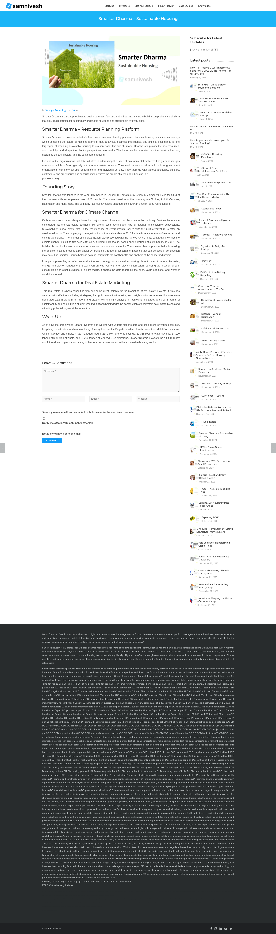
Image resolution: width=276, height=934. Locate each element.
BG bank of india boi (67, 695)
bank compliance (194, 866)
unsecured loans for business (107, 651)
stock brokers (144, 634)
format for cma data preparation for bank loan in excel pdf (82, 672)
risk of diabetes (73, 895)
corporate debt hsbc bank (155, 741)
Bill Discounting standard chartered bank (187, 763)
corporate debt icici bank (79, 741)
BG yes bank (215, 699)
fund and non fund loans (182, 851)
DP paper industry (177, 786)
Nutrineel (44, 891)
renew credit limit (111, 858)
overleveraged (136, 874)
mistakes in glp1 (52, 899)
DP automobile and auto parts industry (174, 775)
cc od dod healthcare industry (138, 832)
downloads (207, 836)
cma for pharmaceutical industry (164, 809)
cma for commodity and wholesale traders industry (179, 798)
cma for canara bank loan (61, 676)
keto (99, 891)
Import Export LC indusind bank (161, 710)
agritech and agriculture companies (138, 638)
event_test (78, 839)
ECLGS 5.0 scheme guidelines (57, 885)
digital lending (153, 855)
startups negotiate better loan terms (179, 847)
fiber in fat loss (218, 899)
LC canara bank (92, 687)
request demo (133, 836)
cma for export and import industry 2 (114, 805)
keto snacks (92, 895)
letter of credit (57, 855)
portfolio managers (183, 634)
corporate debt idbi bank (129, 741)
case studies (96, 839)
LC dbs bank (62, 687)
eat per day (136, 899)
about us (218, 836)
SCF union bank (143, 756)
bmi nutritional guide (83, 895)
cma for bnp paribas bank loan (128, 672)
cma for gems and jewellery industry (118, 801)
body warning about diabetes (56, 895)
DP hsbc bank (58, 718)
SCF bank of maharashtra (80, 760)
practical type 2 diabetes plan (137, 902)
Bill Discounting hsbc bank (103, 771)
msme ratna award (121, 881)
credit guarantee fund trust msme (156, 659)
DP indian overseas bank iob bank (107, 718)
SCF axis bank (135, 752)
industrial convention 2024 (114, 847)
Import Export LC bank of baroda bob (187, 703)
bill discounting (150, 851)
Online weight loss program (106, 899)
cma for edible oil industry (140, 798)
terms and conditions (134, 668)
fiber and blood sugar (210, 902)
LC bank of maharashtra (88, 691)
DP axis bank (224, 718)
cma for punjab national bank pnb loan (82, 680)
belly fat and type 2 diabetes (197, 902)
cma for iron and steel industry (177, 790)
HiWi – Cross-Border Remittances (211, 449)
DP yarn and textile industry (139, 775)
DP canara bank (181, 718)
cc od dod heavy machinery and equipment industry (101, 824)
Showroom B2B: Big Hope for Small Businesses (214, 463)
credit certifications (129, 858)
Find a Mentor (166, 5)
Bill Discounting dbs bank (91, 767)
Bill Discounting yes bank (76, 771)
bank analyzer (110, 839)
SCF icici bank (222, 752)
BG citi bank (139, 695)
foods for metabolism (159, 899)
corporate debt (163, 651)
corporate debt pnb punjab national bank (68, 748)
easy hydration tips (123, 891)
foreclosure (154, 847)
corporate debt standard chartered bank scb (140, 748)
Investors (124, 5)
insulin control (171, 891)
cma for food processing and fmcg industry (155, 805)
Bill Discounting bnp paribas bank (60, 767)
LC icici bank (191, 691)
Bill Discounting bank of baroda (202, 771)
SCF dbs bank (127, 756)
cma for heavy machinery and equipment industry (162, 801)
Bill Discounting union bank (117, 767)
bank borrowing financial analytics (69, 843)
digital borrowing (111, 874)
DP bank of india (172, 722)
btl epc (169, 843)
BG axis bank (218, 691)
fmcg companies (59, 642)
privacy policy (117, 836)
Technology (60, 110)
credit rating (218, 858)
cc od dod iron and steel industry (100, 813)
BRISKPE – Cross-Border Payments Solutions (212, 86)
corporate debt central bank (117, 744)
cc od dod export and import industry (209, 824)
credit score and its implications (138, 651)
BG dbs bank (152, 695)
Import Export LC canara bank (62, 714)
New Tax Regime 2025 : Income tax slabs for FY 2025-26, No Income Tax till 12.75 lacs (210, 70)
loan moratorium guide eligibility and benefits (119, 655)
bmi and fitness (100, 895)
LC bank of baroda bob (142, 691)
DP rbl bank (84, 718)
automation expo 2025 (133, 866)
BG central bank (124, 695)
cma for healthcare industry (196, 809)
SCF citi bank (149, 752)
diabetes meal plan (55, 906)
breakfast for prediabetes (54, 902)
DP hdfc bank (198, 714)
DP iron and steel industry (75, 775)
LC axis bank (107, 691)
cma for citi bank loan (116, 676)
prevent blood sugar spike (182, 902)
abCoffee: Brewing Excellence (211, 156)
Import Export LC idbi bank (197, 706)
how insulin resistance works (166, 902)
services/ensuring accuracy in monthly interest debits (82, 836)
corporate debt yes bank (181, 741)
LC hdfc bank (204, 691)
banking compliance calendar (188, 647)
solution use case (191, 836)
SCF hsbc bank (59, 760)
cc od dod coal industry (154, 813)
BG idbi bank (207, 695)
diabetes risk (142, 891)
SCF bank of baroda (123, 760)
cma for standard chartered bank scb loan (148, 680)
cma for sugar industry (206, 790)
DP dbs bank (211, 718)
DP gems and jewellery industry (131, 782)
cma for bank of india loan (81, 684)
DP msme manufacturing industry (97, 782)
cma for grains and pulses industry (109, 798)
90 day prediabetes (90, 902)
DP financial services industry (65, 790)
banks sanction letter (209, 870)
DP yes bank (71, 718)
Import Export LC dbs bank (121, 714)
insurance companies (162, 634)
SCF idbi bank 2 (89, 756)
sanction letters (141, 847)
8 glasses (95, 891)
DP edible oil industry (182, 779)
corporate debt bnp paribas (103, 748)
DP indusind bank (133, 718)
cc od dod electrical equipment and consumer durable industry (159, 824)
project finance (191, 858)
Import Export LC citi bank (170, 706)
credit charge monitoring (95, 647)
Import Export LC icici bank (111, 703)
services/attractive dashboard (180, 668)
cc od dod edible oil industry (71, 820)
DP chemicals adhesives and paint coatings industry (113, 779)
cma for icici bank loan (107, 684)
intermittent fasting (79, 902)
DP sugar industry (98, 775)
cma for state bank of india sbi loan (189, 680)
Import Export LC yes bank (61, 710)
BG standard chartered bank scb (147, 699)
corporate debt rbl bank (206, 741)
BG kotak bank (78, 699)
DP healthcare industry (122, 790)
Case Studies (186, 5)
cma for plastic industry (147, 790)
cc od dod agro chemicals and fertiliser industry (163, 820)
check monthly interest (66, 874)
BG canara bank (108, 695)
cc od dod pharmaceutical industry (105, 832)
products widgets (74, 668)
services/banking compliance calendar (173, 832)
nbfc (134, 634)
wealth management (121, 634)
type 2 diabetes (114, 891)
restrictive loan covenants (171, 858)
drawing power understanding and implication (197, 659)
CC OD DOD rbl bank (161, 725)
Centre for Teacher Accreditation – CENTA (210, 288)
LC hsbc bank (207, 687)
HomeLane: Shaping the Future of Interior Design (215, 600)
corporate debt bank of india (60, 752)
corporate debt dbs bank (201, 744)
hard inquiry (66, 851)
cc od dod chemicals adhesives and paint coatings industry (183, 817)
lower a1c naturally (171, 899)
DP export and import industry (75, 786)
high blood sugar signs (67, 902)
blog (86, 839)
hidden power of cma (84, 851)
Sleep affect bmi (55, 891)
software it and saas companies (210, 634)
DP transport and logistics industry (150, 786)
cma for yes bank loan (54, 684)
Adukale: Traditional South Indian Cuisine (213, 100)
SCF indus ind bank (179, 756)
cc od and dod (119, 855)
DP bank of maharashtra (192, 722)
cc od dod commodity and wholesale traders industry (112, 820)
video (103, 668)
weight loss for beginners (102, 902)
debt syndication (134, 862)
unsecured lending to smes (124, 870)
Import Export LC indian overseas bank (123, 710)
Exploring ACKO (210, 517)
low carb (44, 899)
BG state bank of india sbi (178, 699)
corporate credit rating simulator (191, 839)
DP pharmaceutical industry (95, 790)
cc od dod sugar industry (129, 813)
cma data (66, 647)
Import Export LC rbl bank (89, 710)
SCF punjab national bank (201, 752)
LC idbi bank (220, 687)
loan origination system (155, 655)
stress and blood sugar (223, 902)
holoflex (226, 855)
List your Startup (144, 5)
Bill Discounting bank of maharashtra (136, 771)
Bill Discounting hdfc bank (147, 760)
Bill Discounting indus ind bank (176, 767)
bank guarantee (181, 843)
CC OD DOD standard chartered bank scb (98, 733)
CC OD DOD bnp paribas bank (61, 733)
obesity (66, 895)
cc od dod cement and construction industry (78, 817)
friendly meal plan (123, 902)
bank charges (190, 870)
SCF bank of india (103, 760)
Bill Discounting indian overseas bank (211, 767)
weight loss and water (81, 899)
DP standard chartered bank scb (97, 722)
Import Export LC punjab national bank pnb (135, 706)
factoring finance (66, 866)
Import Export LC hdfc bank (81, 703)
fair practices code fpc (170, 870)
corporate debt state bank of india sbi (182, 748)
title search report (64, 862)
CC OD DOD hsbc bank (115, 725)
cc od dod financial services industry (68, 832)
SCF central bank (160, 756)
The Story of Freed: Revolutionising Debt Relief (212, 170)
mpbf (130, 847)
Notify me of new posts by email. (61, 433)
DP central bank (150, 718)
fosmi (71, 877)
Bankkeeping (48, 668)
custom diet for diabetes (83, 906)
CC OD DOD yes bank (138, 725)
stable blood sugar (128, 899)
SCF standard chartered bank (66, 756)
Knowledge (204, 5)
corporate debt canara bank (173, 744)
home (134, 737)
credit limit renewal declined (171, 866)
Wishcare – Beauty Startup (216, 383)
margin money (149, 862)
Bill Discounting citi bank (200, 760)
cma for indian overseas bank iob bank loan (143, 684)
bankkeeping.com (51, 647)
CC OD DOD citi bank (68, 725)
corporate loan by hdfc (180, 737)
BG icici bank (194, 695)
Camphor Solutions (58, 634)
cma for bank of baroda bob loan (186, 672)
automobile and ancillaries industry (85, 642)
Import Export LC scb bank (177, 714)
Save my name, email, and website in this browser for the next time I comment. (89, 412)
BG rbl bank (123, 699)
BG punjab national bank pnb (101, 699)
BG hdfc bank (166, 695)
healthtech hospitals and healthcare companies (94, 638)
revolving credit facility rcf (55, 881)
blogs (69, 651)
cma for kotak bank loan (180, 684)
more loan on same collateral (153, 737)
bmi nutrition (179, 891)
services (61, 651)
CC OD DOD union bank (86, 729)
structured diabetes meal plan (69, 906)
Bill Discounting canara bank (62, 763)
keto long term (105, 891)
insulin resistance (209, 891)
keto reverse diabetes (189, 891)
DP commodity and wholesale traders (212, 779)
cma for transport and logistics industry (198, 805)
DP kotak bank (197, 718)
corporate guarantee (77, 858)
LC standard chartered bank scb (209, 684)
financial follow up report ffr (96, 855)
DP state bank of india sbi (127, 722)
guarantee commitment (70, 737)
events (152, 839)
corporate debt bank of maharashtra (94, 752)
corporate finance (82, 651)
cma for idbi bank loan (212, 676)
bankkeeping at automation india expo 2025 (90, 881)
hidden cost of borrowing (90, 874)
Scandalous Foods (211, 208)
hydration (62, 891)
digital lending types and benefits (121, 659)
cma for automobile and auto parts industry (106, 794)
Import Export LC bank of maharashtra (66, 706)
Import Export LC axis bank (100, 706)
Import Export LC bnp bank (149, 714)
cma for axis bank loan (156, 672)
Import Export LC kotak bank (92, 714)
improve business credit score (200, 862)
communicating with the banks (157, 647)
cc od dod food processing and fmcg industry (88, 828)
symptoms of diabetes (221, 891)
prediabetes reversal (96, 906)
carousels (60, 668)
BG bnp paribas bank (89, 695)
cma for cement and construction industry (151, 794)
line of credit (151, 866)
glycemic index (200, 899)
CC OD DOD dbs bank (163, 729)
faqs (223, 668)
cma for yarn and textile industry (67, 794)
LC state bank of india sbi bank (169, 691)
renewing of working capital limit (125, 647)
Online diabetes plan (93, 899)
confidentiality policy (155, 668)
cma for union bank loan (221, 680)
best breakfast (191, 899)
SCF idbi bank (163, 752)
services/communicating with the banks (102, 737)
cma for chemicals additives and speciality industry (199, 794)
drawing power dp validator (102, 843)
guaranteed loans (148, 858)
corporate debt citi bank (104, 741)
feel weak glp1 (61, 899)
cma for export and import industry (77, 805)
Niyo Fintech (208, 421)
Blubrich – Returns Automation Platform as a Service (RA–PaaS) (213, 409)
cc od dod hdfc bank (216, 722)
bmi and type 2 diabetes (160, 891)
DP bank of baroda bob (152, 722)
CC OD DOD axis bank (186, 729)
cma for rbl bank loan (114, 680)
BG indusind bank (60, 699)
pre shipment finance (207, 874)
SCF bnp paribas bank (108, 756)
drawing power (119, 851)
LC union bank (108, 687)
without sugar (88, 891)
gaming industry (188, 638)
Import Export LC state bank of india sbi (146, 703)
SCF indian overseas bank (202, 756)
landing (140, 843)
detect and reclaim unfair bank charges (79, 847)
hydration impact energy (72, 891)
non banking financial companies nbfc (84, 659)
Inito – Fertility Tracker (213, 340)
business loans (67, 655)
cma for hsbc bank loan (187, 676)
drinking (82, 891)
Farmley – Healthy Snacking (216, 234)
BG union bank (200, 699)
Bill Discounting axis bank (174, 760)
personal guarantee (98, 870)
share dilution (95, 858)
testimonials (150, 843)
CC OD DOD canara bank (112, 729)
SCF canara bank (180, 752)
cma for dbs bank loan (140, 676)
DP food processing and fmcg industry (111, 786)
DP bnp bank (74, 722)
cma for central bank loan (90, 676)
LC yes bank (193, 687)
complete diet (118, 899)
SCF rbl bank (222, 756)
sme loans (54, 655)
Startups (109, 5)
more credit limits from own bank (209, 737)
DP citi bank (224, 714)
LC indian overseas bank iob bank (168, 687)
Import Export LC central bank (193, 710)
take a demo (55, 839)
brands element (91, 668)
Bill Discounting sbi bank (153, 763)
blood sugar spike (134, 891)
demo (120, 843)
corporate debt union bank (145, 744)
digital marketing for (100, 634)
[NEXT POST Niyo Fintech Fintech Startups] (273, 448)
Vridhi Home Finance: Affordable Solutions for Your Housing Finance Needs (214, 355)
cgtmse (185, 855)
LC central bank (124, 687)
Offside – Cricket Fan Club (215, 328)
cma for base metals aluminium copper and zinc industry (80, 809)
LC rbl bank (61, 703)
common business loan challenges (104, 866)
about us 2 (67, 839)
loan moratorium (173, 855)
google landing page (72, 813)
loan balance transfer (185, 874)
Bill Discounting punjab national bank (96, 763)
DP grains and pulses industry (155, 779)
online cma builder (165, 839)
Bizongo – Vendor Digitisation (211, 315)
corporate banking (85, 655)
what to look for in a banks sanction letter (190, 655)
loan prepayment (198, 855)
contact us (154, 836)
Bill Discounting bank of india (171, 771)
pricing (144, 836)
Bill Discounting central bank (146, 767)
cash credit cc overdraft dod (185, 651)
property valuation (117, 862)
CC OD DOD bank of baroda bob (172, 733)
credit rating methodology (216, 866)
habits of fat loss (70, 899)
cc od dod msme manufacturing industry (208, 820)
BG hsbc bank (180, 695)
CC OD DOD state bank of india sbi (137, 733)
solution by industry (170, 836)
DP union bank (166, 718)
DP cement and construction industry (68, 779)
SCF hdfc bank (120, 752)
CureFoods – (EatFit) (212, 395)
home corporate (114, 668)
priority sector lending (210, 847)
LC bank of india (122, 691)
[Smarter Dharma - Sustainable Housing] (111, 70)
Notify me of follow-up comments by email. (67, 423)
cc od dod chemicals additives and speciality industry (126, 817)
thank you (130, 843)
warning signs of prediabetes (49, 910)
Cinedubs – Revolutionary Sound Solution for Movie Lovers (214, 530)
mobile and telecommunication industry (123, 642)
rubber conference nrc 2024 (101, 877)
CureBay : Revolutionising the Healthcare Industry (213, 196)
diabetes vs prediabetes (151, 902)
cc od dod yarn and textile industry (184, 813)
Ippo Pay (206, 260)
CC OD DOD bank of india (202, 733)
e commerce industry (168, 638)
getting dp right (104, 851)
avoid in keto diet (109, 895)
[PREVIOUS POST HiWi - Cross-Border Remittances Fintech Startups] (2, 448)
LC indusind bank (142, 687)
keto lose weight (199, 891)
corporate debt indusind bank (88, 744)
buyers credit (53, 851)
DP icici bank (212, 714)
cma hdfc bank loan (163, 676)
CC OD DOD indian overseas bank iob (191, 725)
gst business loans (57, 858)
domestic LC (205, 858)
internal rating (101, 862)
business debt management (171, 862)
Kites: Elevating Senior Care (216, 182)
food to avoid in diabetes (146, 899)
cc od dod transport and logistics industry (133, 828)
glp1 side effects (114, 902)
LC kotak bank (76, 687)
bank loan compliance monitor (132, 839)
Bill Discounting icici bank (128, 763)
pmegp (142, 870)
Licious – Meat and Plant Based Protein (212, 476)
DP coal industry (116, 775)
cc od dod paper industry (168, 828)
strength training (209, 899)
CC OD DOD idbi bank (91, 725)
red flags (124, 874)
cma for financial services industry (129, 809)
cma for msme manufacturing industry (79, 801)
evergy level (150, 891)
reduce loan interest (83, 862)
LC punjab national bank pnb (61, 691)
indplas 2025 (80, 877)
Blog (49, 891)
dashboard (76, 647)
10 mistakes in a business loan (159, 874)
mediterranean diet (182, 899)
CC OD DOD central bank (60, 729)
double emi (80, 866)
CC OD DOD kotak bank (138, 729)
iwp (164, 843)
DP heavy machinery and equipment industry (170, 782)
